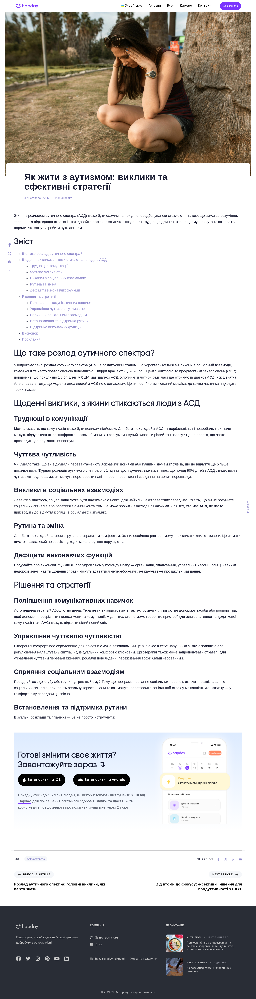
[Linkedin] (14, 270)
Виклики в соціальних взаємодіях (58, 278)
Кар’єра (186, 5)
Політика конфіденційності (107, 958)
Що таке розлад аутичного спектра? (52, 254)
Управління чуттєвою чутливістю (57, 309)
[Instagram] (37, 958)
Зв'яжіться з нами (107, 937)
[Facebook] (14, 245)
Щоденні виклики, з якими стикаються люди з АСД (64, 260)
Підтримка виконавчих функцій (55, 327)
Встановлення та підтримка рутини (59, 321)
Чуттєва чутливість (46, 272)
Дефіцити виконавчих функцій (55, 290)
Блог (170, 5)
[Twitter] (14, 254)
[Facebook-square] (18, 958)
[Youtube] (56, 958)
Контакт (204, 5)
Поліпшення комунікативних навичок (60, 303)
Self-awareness (36, 858)
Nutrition (194, 937)
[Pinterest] (14, 262)
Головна (154, 5)
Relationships (197, 962)
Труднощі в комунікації (49, 266)
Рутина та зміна (43, 284)
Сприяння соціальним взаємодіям (58, 315)
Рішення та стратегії (39, 296)
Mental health (63, 197)
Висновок (30, 333)
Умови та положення (144, 958)
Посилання (31, 339)
